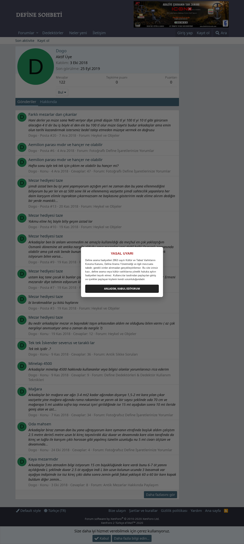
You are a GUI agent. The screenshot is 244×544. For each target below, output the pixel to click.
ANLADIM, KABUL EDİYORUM (122, 288)
